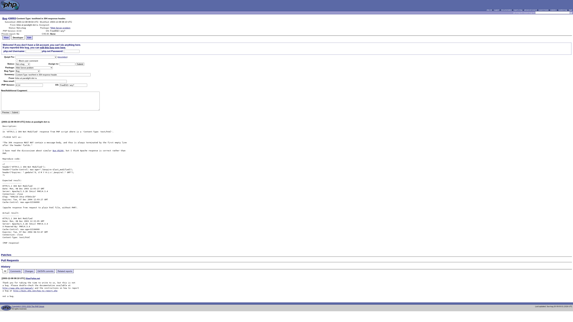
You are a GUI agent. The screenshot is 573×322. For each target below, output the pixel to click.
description (62, 57)
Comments (15, 271)
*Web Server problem (60, 28)
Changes (29, 271)
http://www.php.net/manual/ (18, 288)
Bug (4, 18)
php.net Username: (14, 51)
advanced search (530, 10)
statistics (553, 10)
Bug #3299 (58, 151)
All (5, 271)
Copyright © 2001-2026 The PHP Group (28, 306)
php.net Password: (52, 51)
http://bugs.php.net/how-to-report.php (35, 291)
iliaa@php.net (33, 278)
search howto (544, 10)
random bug (563, 10)
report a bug (518, 10)
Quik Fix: (9, 57)
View (6, 37)
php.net (489, 10)
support (496, 10)
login (570, 10)
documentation (506, 10)
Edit (29, 37)
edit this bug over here (52, 47)
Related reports (65, 271)
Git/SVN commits (45, 271)
